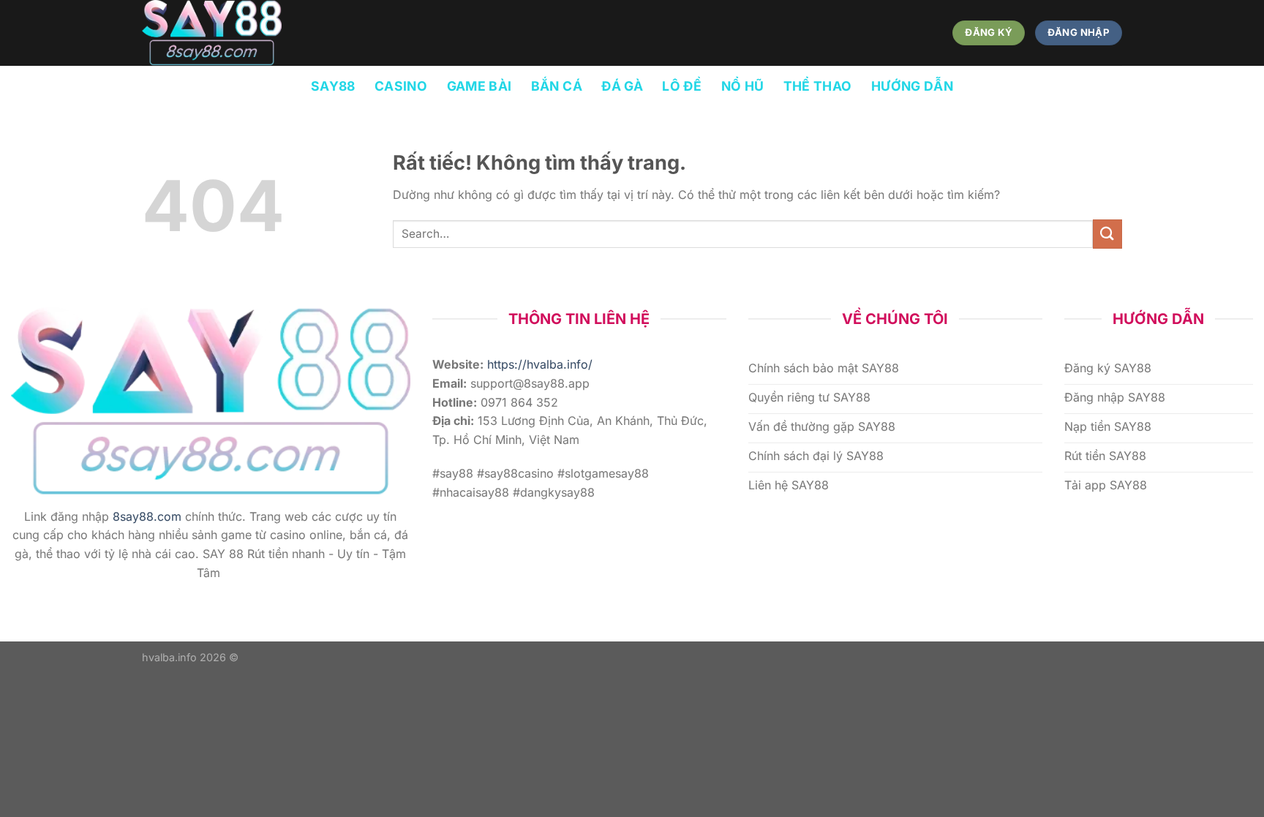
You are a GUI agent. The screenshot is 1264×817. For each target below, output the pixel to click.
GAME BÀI (479, 86)
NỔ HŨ (742, 86)
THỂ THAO (817, 86)
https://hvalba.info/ (539, 364)
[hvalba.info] (215, 33)
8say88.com (147, 516)
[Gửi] (1107, 233)
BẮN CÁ (556, 86)
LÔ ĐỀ (681, 86)
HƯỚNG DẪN (912, 86)
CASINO (401, 86)
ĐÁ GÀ (622, 86)
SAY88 (333, 86)
